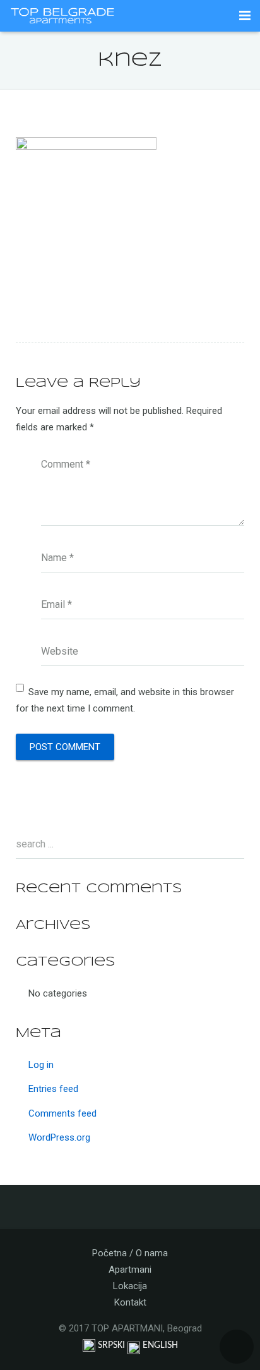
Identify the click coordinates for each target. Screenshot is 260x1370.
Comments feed (62, 1113)
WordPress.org (59, 1137)
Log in (41, 1064)
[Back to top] (237, 1347)
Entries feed (53, 1088)
